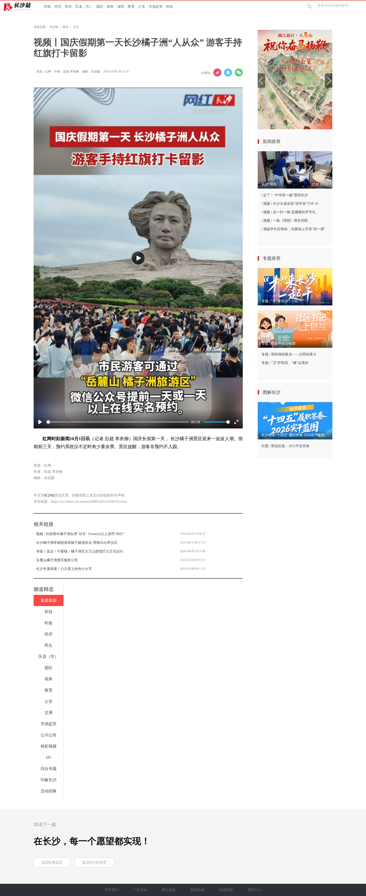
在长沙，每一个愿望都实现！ (92, 841)
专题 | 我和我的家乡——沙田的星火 (288, 354)
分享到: (206, 73)
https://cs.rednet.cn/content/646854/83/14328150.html (89, 501)
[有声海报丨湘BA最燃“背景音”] (295, 79)
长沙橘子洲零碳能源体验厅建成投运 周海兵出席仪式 (76, 543)
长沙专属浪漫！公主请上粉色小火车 (64, 569)
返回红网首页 (51, 862)
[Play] (138, 258)
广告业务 (140, 890)
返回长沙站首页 (94, 862)
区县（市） (84, 6)
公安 (141, 6)
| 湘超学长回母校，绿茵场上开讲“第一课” (293, 229)
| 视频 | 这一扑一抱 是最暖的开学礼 (288, 212)
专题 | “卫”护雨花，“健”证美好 (284, 363)
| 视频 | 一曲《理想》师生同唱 (284, 220)
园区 (99, 6)
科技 (169, 6)
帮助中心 (255, 890)
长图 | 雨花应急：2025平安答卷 (285, 446)
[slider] (117, 421)
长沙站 (54, 27)
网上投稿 (169, 890)
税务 (110, 6)
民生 (68, 6)
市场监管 (156, 6)
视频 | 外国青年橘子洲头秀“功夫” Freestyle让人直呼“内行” (80, 534)
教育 (131, 6)
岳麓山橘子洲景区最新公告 (57, 560)
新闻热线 (197, 890)
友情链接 (226, 890)
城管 (120, 6)
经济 (58, 6)
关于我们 (112, 890)
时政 (47, 6)
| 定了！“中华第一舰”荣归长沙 (284, 195)
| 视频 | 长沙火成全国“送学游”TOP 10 (289, 204)
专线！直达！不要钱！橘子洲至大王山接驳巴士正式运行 (79, 551)
